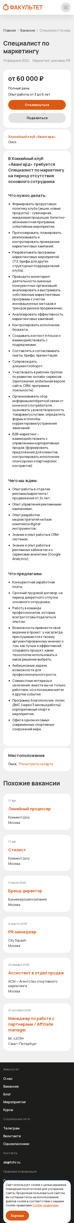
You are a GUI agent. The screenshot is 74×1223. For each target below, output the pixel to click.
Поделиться (37, 118)
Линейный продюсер (29, 809)
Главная (9, 30)
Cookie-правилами (45, 1205)
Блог (7, 1094)
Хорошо (17, 1215)
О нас (8, 1078)
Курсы (8, 1110)
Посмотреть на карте (36, 764)
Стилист (17, 850)
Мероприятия (14, 1102)
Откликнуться (37, 105)
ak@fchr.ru (11, 1162)
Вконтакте (12, 1136)
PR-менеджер (22, 932)
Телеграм (11, 1128)
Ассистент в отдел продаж (36, 973)
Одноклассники (16, 1144)
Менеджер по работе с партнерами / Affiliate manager (31, 1024)
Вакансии (27, 30)
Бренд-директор (25, 891)
